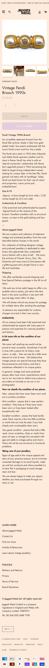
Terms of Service (10, 581)
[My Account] (39, 11)
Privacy (5, 575)
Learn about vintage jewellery (16, 553)
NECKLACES (7, 644)
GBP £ (6, 629)
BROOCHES (30, 644)
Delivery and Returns (12, 570)
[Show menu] (3, 11)
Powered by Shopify (18, 650)
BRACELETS (18, 644)
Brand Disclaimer (10, 587)
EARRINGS (34, 639)
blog (4, 650)
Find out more (9, 541)
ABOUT (40, 644)
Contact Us (7, 536)
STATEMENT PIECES (9, 81)
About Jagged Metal (12, 530)
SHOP (25, 639)
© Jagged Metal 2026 (11, 639)
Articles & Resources (12, 547)
